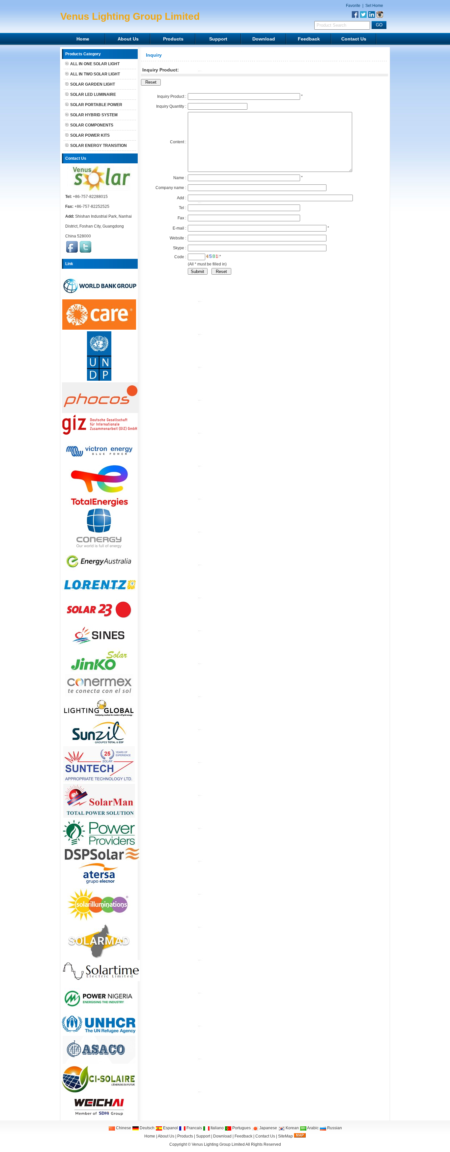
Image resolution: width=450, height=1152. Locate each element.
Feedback (309, 38)
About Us (128, 38)
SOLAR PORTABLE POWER (96, 104)
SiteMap (285, 1136)
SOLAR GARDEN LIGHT (92, 84)
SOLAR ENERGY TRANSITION (98, 145)
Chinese (123, 1128)
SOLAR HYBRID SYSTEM (94, 115)
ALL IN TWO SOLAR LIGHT (95, 74)
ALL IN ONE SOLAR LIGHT (95, 64)
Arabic (312, 1128)
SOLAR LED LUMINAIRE (93, 94)
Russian (334, 1128)
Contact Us (353, 38)
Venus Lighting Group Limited (218, 1144)
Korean (292, 1128)
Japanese (267, 1128)
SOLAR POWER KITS (90, 135)
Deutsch (147, 1128)
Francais (193, 1128)
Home (82, 38)
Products (173, 38)
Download (263, 38)
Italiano (217, 1128)
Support (218, 38)
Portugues (241, 1128)
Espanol (170, 1128)
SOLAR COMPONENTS (91, 125)
